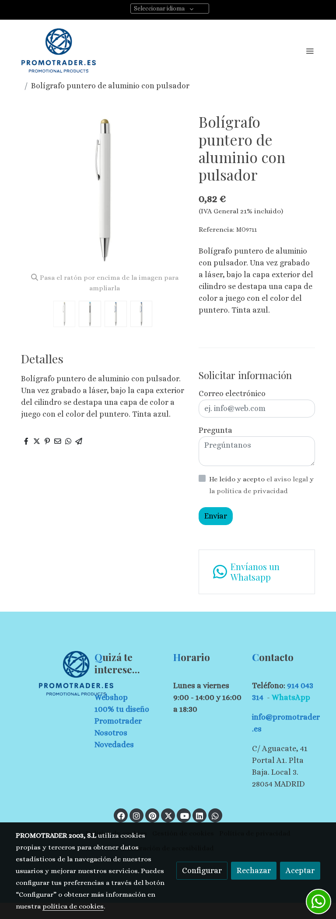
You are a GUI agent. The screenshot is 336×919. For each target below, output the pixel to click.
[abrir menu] (309, 50)
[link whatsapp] (215, 815)
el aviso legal (288, 479)
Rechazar (254, 870)
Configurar (202, 870)
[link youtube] (184, 815)
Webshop (111, 697)
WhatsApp (291, 697)
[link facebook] (121, 815)
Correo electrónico (232, 393)
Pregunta (215, 430)
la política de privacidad (248, 491)
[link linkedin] (199, 815)
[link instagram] (137, 815)
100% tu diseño (121, 709)
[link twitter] (168, 815)
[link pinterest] (152, 815)
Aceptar (300, 870)
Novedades (114, 744)
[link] (58, 50)
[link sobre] (50, 673)
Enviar (215, 516)
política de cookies (73, 906)
